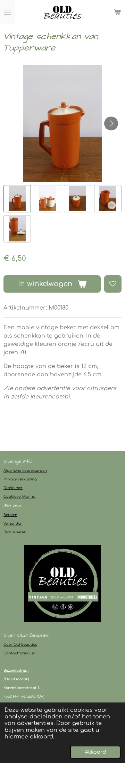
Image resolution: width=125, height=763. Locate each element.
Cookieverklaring (19, 496)
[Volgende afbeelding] (111, 123)
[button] (17, 198)
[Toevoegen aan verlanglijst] (113, 284)
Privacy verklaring (20, 479)
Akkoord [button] (95, 752)
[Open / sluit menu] (7, 12)
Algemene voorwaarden (25, 470)
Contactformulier (19, 653)
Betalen (10, 515)
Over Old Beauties (20, 644)
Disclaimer (13, 488)
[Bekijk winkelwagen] (117, 12)
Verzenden (13, 523)
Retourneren (14, 532)
